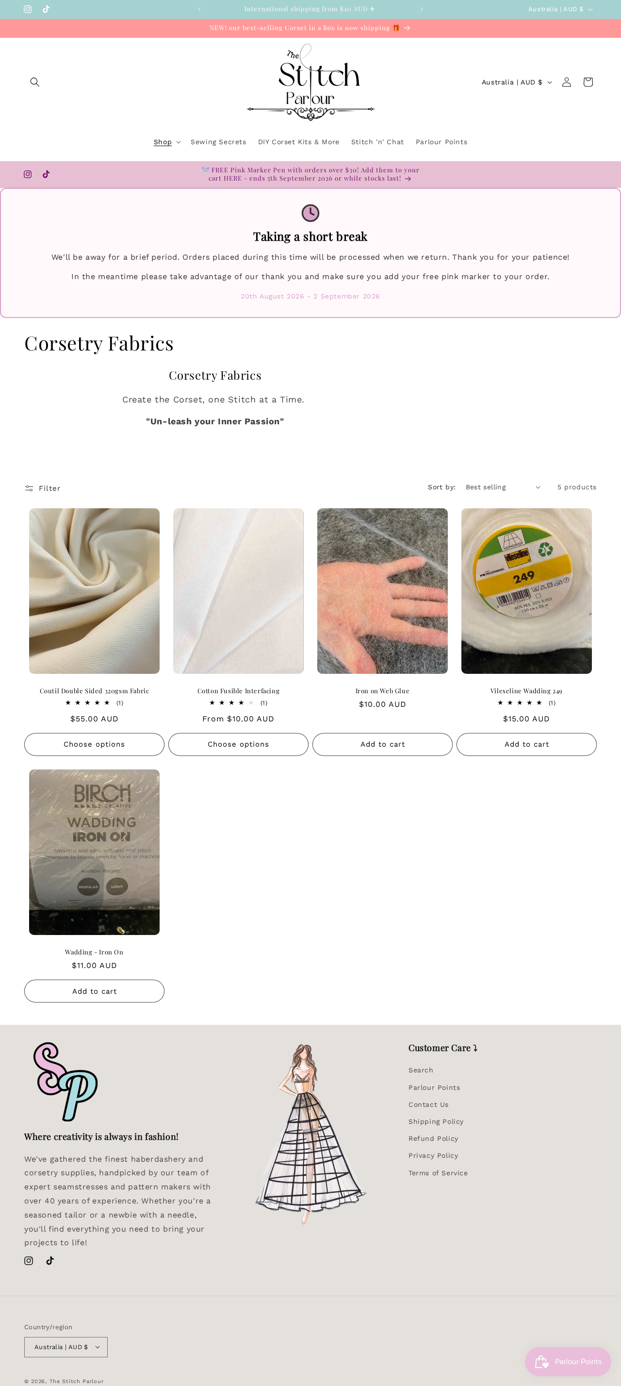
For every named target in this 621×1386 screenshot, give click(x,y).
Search (421, 1070)
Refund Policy (433, 1138)
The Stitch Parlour (76, 1381)
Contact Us (429, 1104)
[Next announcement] (421, 9)
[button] (35, 82)
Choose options (94, 744)
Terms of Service (438, 1172)
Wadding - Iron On (94, 952)
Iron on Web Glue (383, 691)
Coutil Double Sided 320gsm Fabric (94, 691)
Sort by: (442, 487)
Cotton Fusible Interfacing (238, 691)
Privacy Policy (433, 1155)
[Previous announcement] (199, 9)
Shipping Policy (436, 1121)
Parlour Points (434, 1087)
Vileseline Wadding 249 (526, 691)
